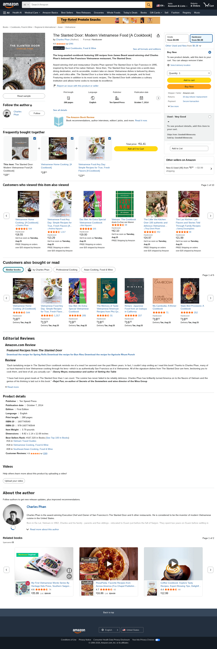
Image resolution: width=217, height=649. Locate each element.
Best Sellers (67, 12)
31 (111, 315)
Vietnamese (70, 27)
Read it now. (141, 120)
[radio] (177, 38)
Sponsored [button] (7, 542)
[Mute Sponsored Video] (69, 577)
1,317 (57, 315)
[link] (58, 148)
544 (28, 312)
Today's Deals (130, 12)
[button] (6, 13)
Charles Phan (63, 39)
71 (167, 312)
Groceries (99, 12)
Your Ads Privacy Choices (143, 640)
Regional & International (45, 27)
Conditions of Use (68, 640)
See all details (60, 110)
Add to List (177, 148)
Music (197, 12)
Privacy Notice (85, 640)
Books (144, 12)
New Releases (83, 12)
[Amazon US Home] (79, 631)
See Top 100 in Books (57, 437)
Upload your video (14, 481)
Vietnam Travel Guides (24, 441)
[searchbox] (87, 5)
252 (196, 312)
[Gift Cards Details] (161, 12)
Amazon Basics (50, 12)
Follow (37, 113)
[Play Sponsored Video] (109, 564)
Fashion (175, 12)
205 (84, 315)
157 (140, 315)
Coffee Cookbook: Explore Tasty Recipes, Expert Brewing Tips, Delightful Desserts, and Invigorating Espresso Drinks (181, 585)
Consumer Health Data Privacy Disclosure (111, 640)
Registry (187, 12)
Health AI (17, 12)
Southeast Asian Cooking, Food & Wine (33, 449)
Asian (60, 27)
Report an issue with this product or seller (77, 85)
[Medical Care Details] (39, 12)
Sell (166, 12)
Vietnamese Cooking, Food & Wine (30, 445)
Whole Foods (113, 12)
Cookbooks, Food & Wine (21, 27)
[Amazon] (11, 5)
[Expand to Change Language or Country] (117, 630)
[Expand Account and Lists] (186, 6)
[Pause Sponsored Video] (69, 571)
